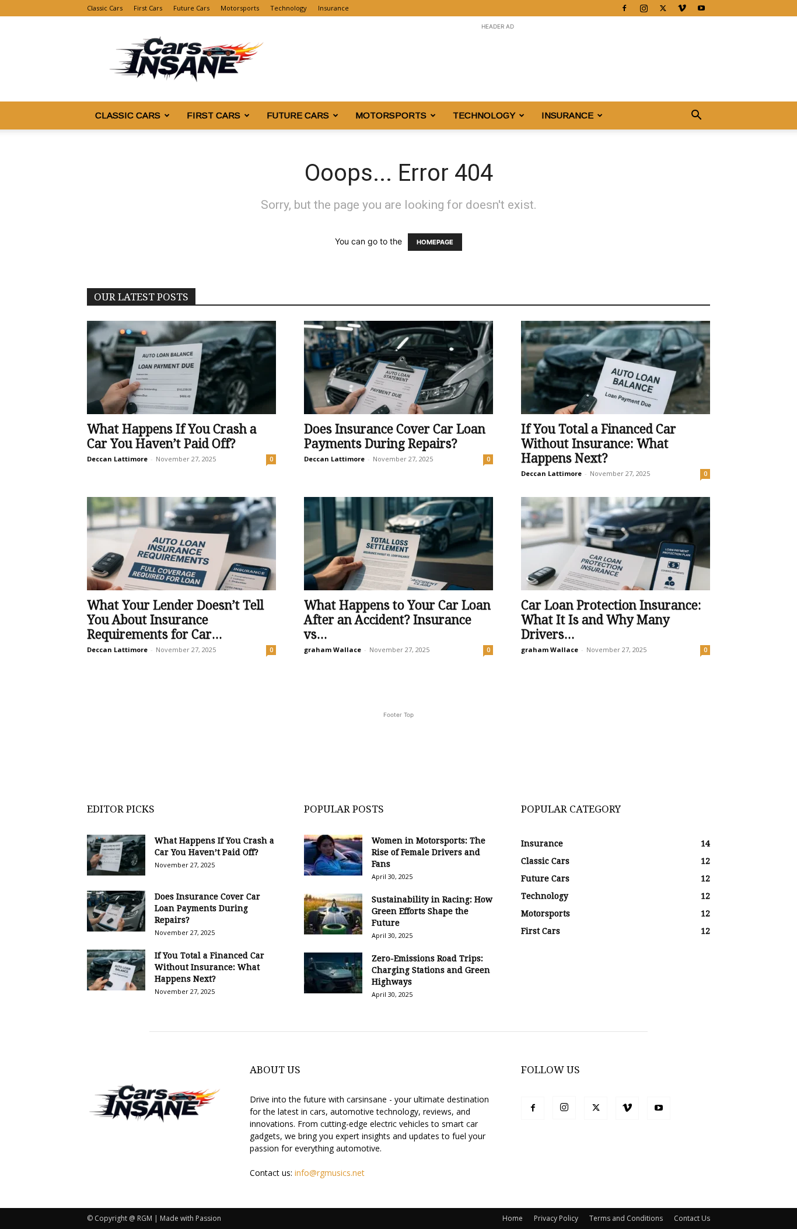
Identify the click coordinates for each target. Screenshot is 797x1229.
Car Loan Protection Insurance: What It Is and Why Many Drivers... (611, 620)
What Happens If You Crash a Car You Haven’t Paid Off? (172, 436)
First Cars (148, 7)
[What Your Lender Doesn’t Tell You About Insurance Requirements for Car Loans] (181, 543)
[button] (696, 116)
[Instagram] (643, 8)
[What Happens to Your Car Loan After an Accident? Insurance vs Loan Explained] (398, 543)
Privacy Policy (556, 1218)
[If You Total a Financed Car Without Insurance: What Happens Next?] (615, 367)
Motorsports (240, 7)
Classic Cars (105, 7)
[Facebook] (624, 8)
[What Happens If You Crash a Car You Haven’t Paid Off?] (181, 367)
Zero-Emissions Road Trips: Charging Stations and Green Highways (431, 970)
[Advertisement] (497, 59)
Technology (288, 7)
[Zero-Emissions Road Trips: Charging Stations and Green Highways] (333, 973)
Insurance (333, 7)
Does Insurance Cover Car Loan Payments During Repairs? (394, 436)
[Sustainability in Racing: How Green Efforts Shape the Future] (333, 914)
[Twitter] (663, 8)
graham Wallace (332, 649)
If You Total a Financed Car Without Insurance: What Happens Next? (598, 443)
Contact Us (692, 1218)
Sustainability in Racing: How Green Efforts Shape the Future (432, 911)
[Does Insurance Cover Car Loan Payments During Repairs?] (398, 367)
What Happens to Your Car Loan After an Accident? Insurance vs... (397, 620)
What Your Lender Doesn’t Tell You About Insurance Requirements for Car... (175, 620)
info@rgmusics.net (330, 1172)
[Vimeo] (682, 8)
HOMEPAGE (435, 242)
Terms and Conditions (626, 1218)
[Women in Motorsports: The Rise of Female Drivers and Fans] (333, 855)
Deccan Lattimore (117, 458)
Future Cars (191, 7)
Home (512, 1218)
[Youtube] (701, 8)
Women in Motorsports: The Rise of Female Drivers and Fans (428, 852)
